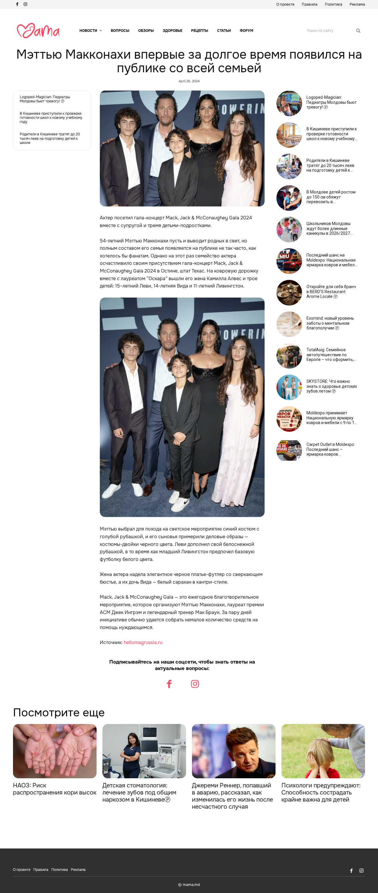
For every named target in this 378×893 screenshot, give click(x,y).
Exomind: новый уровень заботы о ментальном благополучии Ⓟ (330, 323)
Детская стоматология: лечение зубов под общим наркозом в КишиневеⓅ (139, 792)
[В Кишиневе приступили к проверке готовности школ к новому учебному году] (289, 135)
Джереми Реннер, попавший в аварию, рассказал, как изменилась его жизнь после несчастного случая (232, 796)
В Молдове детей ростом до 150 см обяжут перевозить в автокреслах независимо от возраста (331, 197)
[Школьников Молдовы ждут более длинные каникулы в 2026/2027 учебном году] (289, 229)
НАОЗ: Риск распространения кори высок (54, 789)
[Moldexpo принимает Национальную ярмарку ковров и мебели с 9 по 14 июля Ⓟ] (289, 419)
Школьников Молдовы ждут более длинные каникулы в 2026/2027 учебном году (329, 228)
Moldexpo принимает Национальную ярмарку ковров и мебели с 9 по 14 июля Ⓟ (332, 418)
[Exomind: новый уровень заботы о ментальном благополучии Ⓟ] (289, 324)
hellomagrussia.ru (143, 642)
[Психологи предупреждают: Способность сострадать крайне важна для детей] (323, 751)
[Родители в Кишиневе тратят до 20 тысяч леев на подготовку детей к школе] (289, 166)
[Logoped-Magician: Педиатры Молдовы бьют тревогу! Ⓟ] (289, 103)
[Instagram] (25, 4)
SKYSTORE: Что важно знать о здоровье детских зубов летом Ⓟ (332, 386)
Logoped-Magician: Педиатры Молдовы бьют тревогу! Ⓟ (45, 99)
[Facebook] (17, 4)
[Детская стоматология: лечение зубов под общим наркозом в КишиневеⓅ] (144, 751)
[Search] (358, 30)
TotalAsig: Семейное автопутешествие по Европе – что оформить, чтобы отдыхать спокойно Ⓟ (332, 354)
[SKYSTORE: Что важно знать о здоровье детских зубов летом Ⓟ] (289, 387)
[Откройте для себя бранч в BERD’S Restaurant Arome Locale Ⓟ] (289, 293)
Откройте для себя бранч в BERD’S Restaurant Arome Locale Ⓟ (331, 291)
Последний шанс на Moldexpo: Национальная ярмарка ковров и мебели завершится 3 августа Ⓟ (332, 260)
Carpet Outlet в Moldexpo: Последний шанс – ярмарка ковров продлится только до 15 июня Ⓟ (331, 449)
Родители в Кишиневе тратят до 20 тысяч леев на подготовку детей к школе (50, 138)
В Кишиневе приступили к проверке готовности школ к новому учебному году (51, 117)
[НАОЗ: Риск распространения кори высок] (55, 751)
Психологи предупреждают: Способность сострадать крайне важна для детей (321, 792)
